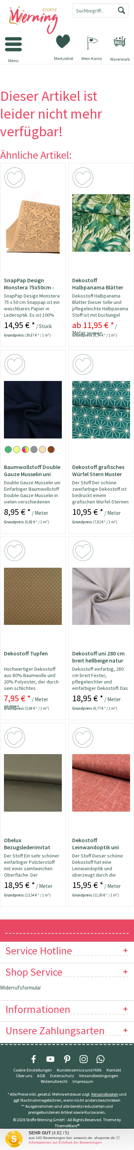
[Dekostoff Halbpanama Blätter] (101, 223)
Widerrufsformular (20, 987)
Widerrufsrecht (54, 1081)
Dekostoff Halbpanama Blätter (97, 284)
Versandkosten (104, 1094)
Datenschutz (62, 1075)
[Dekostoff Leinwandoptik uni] (101, 783)
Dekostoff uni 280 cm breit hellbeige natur (98, 657)
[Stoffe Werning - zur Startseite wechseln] (33, 21)
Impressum (83, 1081)
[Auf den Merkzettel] (16, 179)
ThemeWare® (67, 1125)
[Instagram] (83, 1059)
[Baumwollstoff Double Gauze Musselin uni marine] (33, 410)
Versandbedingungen (98, 1075)
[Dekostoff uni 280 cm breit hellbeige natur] (101, 596)
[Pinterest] (67, 1059)
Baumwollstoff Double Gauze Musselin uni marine (32, 470)
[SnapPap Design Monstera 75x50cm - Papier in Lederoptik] (33, 223)
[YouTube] (50, 1059)
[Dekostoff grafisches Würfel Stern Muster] (101, 410)
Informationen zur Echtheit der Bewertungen (65, 1142)
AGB (41, 1075)
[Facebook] (33, 1059)
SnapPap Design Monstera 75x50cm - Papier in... (29, 284)
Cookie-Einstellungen (32, 1070)
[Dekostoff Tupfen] (33, 596)
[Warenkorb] (119, 41)
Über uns (24, 1075)
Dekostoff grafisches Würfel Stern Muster (98, 470)
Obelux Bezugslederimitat (27, 843)
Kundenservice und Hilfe (79, 1070)
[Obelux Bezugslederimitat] (33, 783)
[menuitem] (119, 41)
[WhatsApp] (100, 1059)
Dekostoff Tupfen (26, 653)
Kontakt (113, 1070)
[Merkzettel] (63, 40)
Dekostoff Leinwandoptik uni (95, 843)
